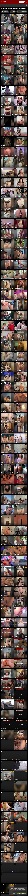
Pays (14, 11)
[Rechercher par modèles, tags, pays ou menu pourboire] (26, 5)
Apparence (6, 11)
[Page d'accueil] (8, 1)
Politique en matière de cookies (19, 891)
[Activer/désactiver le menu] (1, 2)
